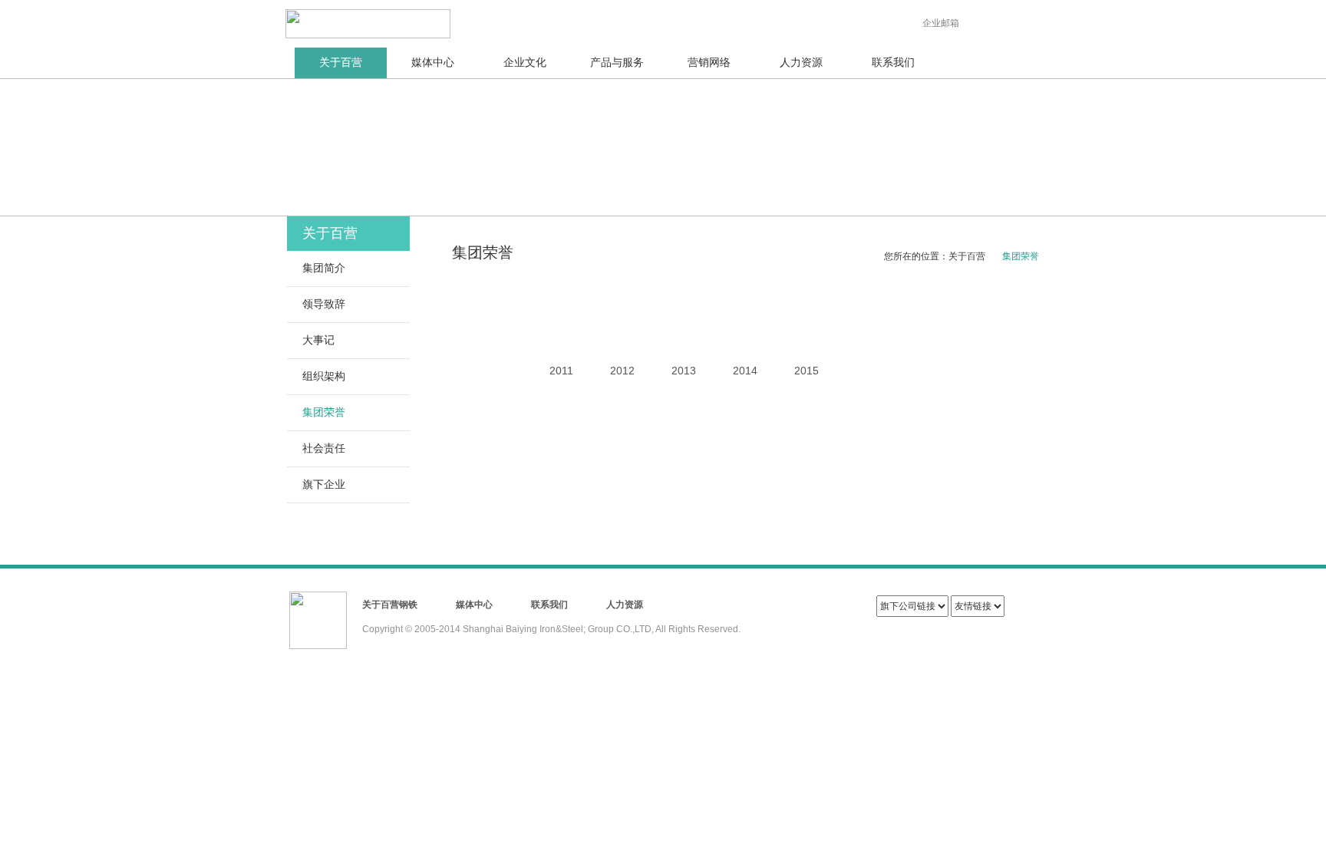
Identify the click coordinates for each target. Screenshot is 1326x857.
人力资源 (801, 62)
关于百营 (340, 62)
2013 (683, 370)
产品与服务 (617, 62)
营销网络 (709, 62)
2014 (745, 370)
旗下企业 (323, 484)
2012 (622, 370)
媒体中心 (432, 62)
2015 (806, 370)
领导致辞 (323, 304)
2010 (499, 313)
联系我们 (893, 62)
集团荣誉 (323, 412)
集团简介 (323, 268)
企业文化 (524, 62)
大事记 (318, 340)
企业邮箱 (940, 23)
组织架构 (323, 376)
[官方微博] (1021, 20)
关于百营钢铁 (389, 604)
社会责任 (323, 448)
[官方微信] (992, 20)
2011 (561, 370)
